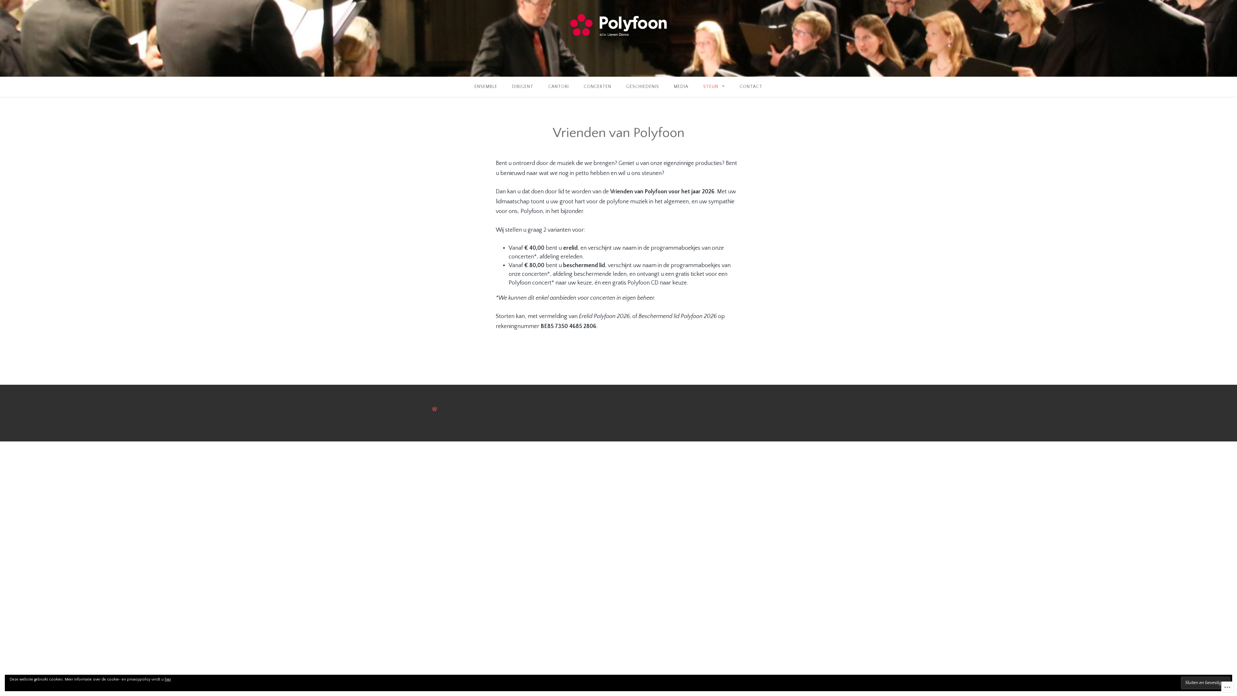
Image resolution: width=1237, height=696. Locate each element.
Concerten (597, 86)
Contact (751, 86)
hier (168, 679)
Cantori (558, 86)
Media (681, 86)
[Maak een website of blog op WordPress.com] (434, 409)
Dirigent (522, 86)
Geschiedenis (642, 86)
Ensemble (486, 86)
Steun (710, 86)
